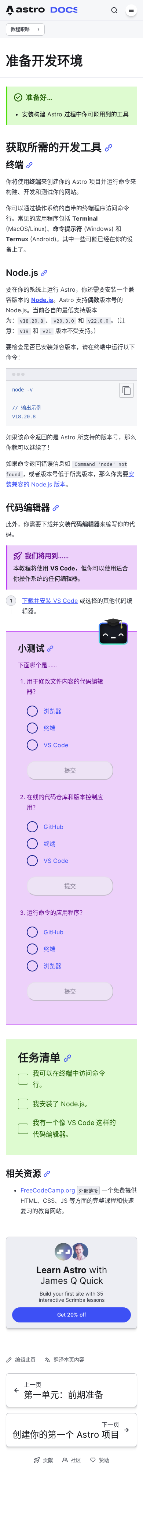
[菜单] (131, 10)
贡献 (48, 1460)
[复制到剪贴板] (126, 390)
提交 (70, 770)
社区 (76, 1460)
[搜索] (114, 10)
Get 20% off (71, 1314)
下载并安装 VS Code (50, 600)
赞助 (104, 1460)
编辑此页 (25, 1359)
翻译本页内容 (69, 1359)
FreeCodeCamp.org (48, 1190)
